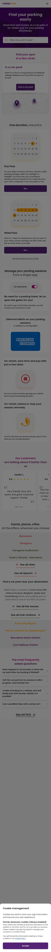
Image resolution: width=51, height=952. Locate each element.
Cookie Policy (20, 938)
